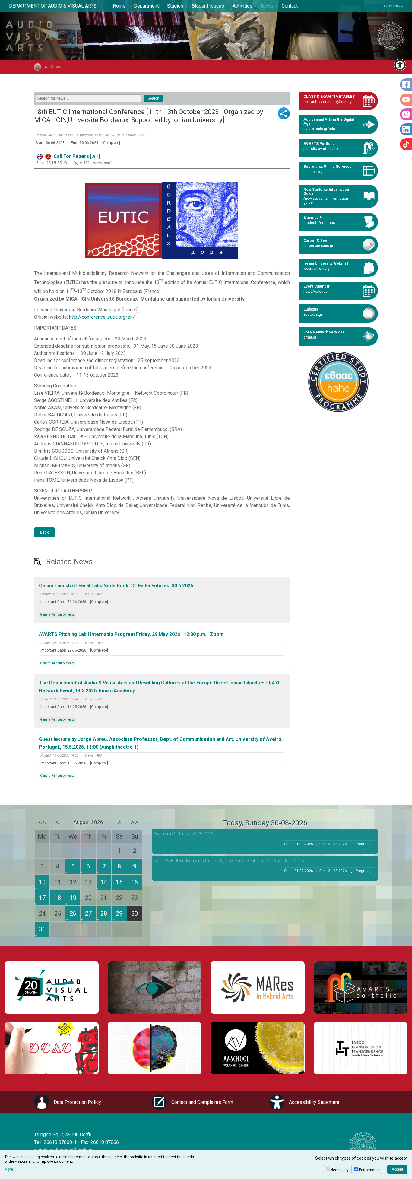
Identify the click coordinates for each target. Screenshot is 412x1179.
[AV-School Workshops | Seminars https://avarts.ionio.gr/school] (258, 1048)
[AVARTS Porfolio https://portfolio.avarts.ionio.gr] (361, 987)
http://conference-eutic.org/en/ (102, 317)
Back (44, 532)
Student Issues (208, 6)
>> (134, 822)
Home (119, 6)
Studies (175, 6)
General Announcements (57, 614)
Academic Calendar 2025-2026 (183, 833)
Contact (290, 6)
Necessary (340, 1170)
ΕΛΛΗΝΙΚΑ (393, 6)
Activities (242, 6)
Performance (370, 1170)
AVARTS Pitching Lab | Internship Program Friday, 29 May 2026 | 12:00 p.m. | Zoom (131, 634)
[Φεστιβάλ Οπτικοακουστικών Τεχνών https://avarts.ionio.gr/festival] (155, 1048)
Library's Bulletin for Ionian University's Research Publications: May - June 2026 (229, 860)
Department (146, 6)
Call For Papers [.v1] (75, 156)
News (267, 6)
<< (42, 822)
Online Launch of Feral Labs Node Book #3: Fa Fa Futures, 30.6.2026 (116, 585)
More (9, 1169)
